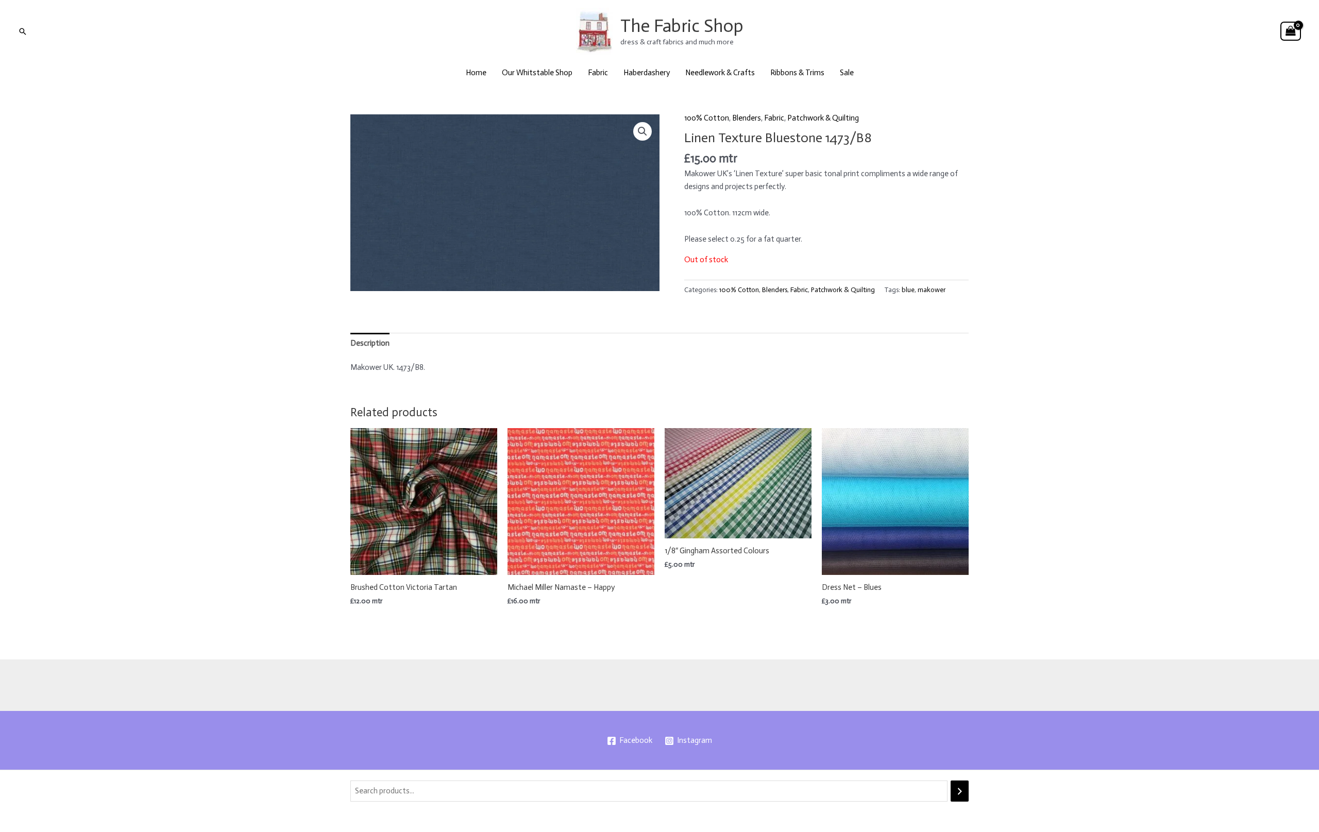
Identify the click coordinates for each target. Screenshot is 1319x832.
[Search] (960, 791)
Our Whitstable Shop (537, 72)
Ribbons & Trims (797, 72)
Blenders (746, 118)
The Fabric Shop (681, 26)
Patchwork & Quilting (823, 118)
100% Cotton (706, 118)
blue (908, 289)
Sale (847, 72)
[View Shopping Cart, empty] (1290, 31)
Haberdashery (646, 72)
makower (931, 289)
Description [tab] (370, 343)
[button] (22, 31)
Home (476, 72)
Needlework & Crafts (720, 72)
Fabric (598, 72)
